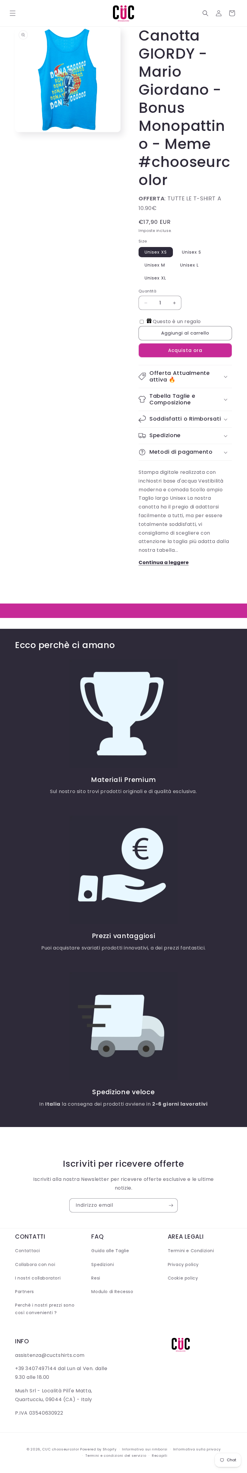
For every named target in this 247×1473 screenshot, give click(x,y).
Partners (24, 1292)
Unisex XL (155, 278)
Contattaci (27, 1251)
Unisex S (191, 252)
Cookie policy (183, 1278)
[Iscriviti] (170, 1205)
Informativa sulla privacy (197, 1449)
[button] (12, 13)
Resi (95, 1278)
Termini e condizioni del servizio (115, 1455)
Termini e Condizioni (191, 1251)
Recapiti (159, 1455)
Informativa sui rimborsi (144, 1449)
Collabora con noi (35, 1264)
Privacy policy (183, 1264)
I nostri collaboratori (38, 1278)
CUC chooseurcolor (60, 1449)
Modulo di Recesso (112, 1292)
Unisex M (155, 265)
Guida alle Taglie (110, 1251)
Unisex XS (156, 252)
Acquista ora (185, 350)
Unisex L (189, 265)
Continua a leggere (164, 562)
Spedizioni (102, 1264)
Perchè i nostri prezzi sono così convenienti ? (44, 1309)
